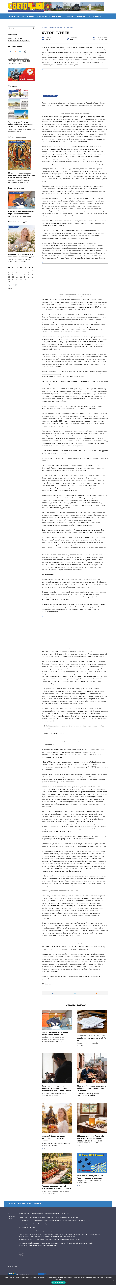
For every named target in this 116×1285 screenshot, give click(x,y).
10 (9, 274)
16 (32, 274)
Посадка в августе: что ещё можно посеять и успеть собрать (56, 1187)
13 (20, 274)
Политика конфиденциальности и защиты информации (38, 1245)
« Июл (10, 288)
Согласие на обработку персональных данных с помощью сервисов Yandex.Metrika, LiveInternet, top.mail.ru (56, 1243)
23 (32, 277)
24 (9, 279)
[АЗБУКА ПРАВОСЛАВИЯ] (19, 169)
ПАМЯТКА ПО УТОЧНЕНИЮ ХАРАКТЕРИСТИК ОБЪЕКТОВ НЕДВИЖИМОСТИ (19, 61)
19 (16, 277)
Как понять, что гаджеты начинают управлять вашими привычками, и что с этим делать (56, 1088)
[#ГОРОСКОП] (21, 251)
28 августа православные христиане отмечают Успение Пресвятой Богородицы (21, 175)
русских (45, 376)
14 (24, 274)
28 (25, 279)
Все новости (14, 16)
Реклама (70, 16)
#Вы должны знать (50, 95)
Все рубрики (57, 16)
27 (21, 279)
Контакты (97, 16)
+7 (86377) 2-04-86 (15, 38)
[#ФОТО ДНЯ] (18, 118)
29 (28, 279)
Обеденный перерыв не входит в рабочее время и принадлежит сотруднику (91, 1088)
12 (16, 274)
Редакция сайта (83, 16)
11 (12, 274)
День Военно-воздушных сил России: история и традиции (90, 1177)
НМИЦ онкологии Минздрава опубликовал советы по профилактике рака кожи (55, 1034)
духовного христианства (51, 374)
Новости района (28, 16)
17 (9, 277)
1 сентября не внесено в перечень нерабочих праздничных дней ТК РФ (92, 1038)
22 (28, 277)
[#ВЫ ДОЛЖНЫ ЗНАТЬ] (21, 208)
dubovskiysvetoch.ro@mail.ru (19, 41)
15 (28, 274)
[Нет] (114, 1280)
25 (13, 279)
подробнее (41, 1277)
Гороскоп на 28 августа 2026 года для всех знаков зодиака (21, 256)
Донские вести (43, 16)
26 (17, 279)
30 (33, 279)
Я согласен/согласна (58, 1282)
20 (21, 277)
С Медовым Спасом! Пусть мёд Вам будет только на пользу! (90, 1137)
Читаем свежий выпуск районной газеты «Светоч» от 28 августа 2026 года (21, 124)
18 (13, 277)
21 (24, 277)
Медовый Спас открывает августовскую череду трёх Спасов (53, 1138)
